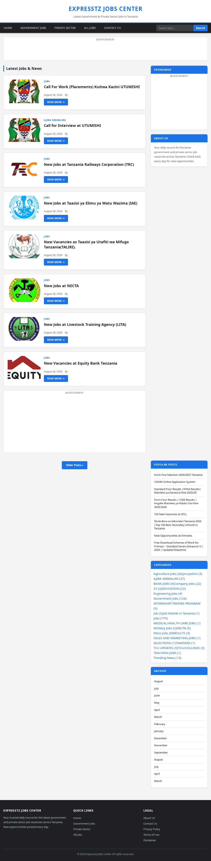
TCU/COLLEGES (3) (191, 648)
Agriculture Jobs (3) (167, 574)
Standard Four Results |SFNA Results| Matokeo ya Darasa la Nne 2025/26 (177, 491)
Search (200, 28)
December (160, 738)
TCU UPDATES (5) (166, 648)
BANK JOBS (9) (164, 583)
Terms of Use (151, 834)
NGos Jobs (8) (163, 633)
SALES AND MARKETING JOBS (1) (177, 638)
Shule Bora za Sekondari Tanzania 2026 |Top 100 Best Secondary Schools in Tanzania (177, 524)
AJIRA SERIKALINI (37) (169, 579)
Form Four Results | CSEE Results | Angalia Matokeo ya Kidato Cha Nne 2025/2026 (176, 503)
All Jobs (90, 28)
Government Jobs (33, 28)
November (160, 745)
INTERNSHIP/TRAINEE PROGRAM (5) (177, 605)
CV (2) (158, 588)
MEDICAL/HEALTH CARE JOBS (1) (177, 623)
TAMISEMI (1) (185, 643)
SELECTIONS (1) (165, 643)
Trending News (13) (167, 658)
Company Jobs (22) (187, 583)
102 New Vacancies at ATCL (170, 514)
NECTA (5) (184, 628)
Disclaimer (149, 840)
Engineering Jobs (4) (168, 593)
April (157, 710)
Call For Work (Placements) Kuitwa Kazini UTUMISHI (92, 86)
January (159, 731)
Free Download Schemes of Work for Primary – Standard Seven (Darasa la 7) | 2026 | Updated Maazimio (178, 546)
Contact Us (112, 28)
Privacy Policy (151, 829)
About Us (149, 818)
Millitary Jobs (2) (165, 628)
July (156, 688)
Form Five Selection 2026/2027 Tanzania (178, 475)
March (158, 717)
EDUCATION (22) (174, 588)
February (159, 724)
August (158, 681)
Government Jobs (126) (170, 598)
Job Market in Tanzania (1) (181, 613)
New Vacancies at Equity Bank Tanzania (80, 363)
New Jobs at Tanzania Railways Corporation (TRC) (89, 164)
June (157, 695)
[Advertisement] (105, 51)
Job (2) (158, 613)
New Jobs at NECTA (61, 285)
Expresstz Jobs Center (106, 9)
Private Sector (65, 28)
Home (8, 28)
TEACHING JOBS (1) (167, 653)
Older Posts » (74, 465)
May (156, 702)
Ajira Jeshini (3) (191, 574)
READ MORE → (56, 102)
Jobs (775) (161, 618)
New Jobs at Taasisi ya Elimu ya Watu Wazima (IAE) (90, 203)
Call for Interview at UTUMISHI (72, 125)
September (161, 752)
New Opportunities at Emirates (173, 535)
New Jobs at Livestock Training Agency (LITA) (85, 324)
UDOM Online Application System (174, 482)
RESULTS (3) (181, 633)
